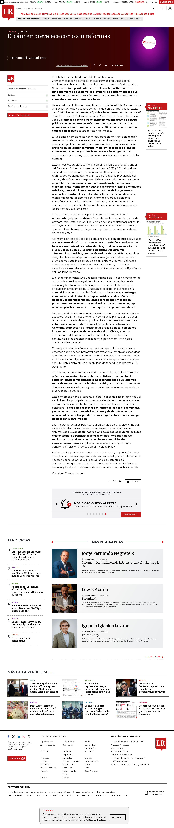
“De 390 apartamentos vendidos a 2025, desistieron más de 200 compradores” (27, 573)
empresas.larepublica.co (59, 792)
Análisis (15, 635)
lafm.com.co (87, 795)
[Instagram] (25, 737)
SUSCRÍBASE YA (130, 514)
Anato (88, 19)
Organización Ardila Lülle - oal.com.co (154, 792)
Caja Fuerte (67, 745)
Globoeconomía (92, 761)
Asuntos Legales (47, 745)
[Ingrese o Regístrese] (170, 8)
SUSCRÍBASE (166, 2)
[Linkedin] (106, 65)
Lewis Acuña (95, 589)
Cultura (88, 702)
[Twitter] (99, 65)
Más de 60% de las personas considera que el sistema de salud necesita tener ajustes (156, 246)
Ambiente (143, 702)
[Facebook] (94, 65)
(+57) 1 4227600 (14, 749)
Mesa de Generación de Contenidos (127, 741)
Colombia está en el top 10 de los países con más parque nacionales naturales (152, 710)
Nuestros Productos (120, 745)
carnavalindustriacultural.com (20, 795)
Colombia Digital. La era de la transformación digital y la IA (120, 564)
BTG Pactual (135, 19)
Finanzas (44, 761)
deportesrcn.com (119, 795)
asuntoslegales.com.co (17, 792)
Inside (87, 764)
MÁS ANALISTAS (152, 657)
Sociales (44, 777)
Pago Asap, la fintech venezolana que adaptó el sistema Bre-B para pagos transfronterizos (43, 710)
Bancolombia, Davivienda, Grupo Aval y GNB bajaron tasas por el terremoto (26, 624)
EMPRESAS (47, 14)
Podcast (44, 771)
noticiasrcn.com (72, 795)
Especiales (67, 758)
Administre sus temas (20, 115)
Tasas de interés (120, 19)
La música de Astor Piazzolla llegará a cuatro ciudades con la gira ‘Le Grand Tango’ (97, 710)
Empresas (44, 758)
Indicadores (45, 764)
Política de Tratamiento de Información (128, 758)
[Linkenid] (20, 737)
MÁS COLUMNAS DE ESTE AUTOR (72, 66)
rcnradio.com (57, 795)
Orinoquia (79, 19)
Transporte (17, 549)
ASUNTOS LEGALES (111, 14)
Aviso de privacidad (119, 751)
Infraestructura (68, 764)
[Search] (153, 8)
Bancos (107, 19)
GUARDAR (119, 66)
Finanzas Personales (71, 761)
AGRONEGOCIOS (84, 14)
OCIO (55, 14)
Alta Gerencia (68, 741)
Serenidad (89, 598)
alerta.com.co (102, 795)
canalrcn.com (42, 795)
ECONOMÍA (36, 14)
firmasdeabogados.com (84, 792)
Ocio (87, 768)
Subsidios (68, 19)
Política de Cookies (95, 820)
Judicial (142, 680)
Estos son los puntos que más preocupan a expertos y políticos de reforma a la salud (156, 138)
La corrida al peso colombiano (21, 639)
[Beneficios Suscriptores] (162, 8)
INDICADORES (140, 14)
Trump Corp (90, 635)
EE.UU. (32, 680)
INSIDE (151, 14)
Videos (65, 777)
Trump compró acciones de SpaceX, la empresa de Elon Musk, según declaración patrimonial (44, 687)
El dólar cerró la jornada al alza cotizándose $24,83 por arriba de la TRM (27, 608)
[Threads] (30, 737)
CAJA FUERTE (127, 14)
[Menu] (18, 14)
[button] (55, 504)
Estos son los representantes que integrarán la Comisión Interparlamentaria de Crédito (97, 689)
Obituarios (67, 768)
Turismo (97, 19)
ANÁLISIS (97, 14)
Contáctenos (117, 748)
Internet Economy (48, 768)
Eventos (88, 758)
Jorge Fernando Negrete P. (108, 553)
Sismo (46, 19)
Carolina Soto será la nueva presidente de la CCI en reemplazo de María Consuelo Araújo (27, 556)
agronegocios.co (38, 792)
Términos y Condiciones (121, 755)
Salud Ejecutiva (91, 771)
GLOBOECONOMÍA (67, 14)
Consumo (44, 751)
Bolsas (15, 602)
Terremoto (56, 19)
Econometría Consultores (28, 58)
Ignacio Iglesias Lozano (105, 625)
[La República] (8, 13)
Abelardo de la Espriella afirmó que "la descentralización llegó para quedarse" (28, 591)
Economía (89, 751)
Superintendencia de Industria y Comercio (130, 764)
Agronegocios (46, 741)
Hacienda (16, 583)
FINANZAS (25, 14)
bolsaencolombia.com (107, 792)
